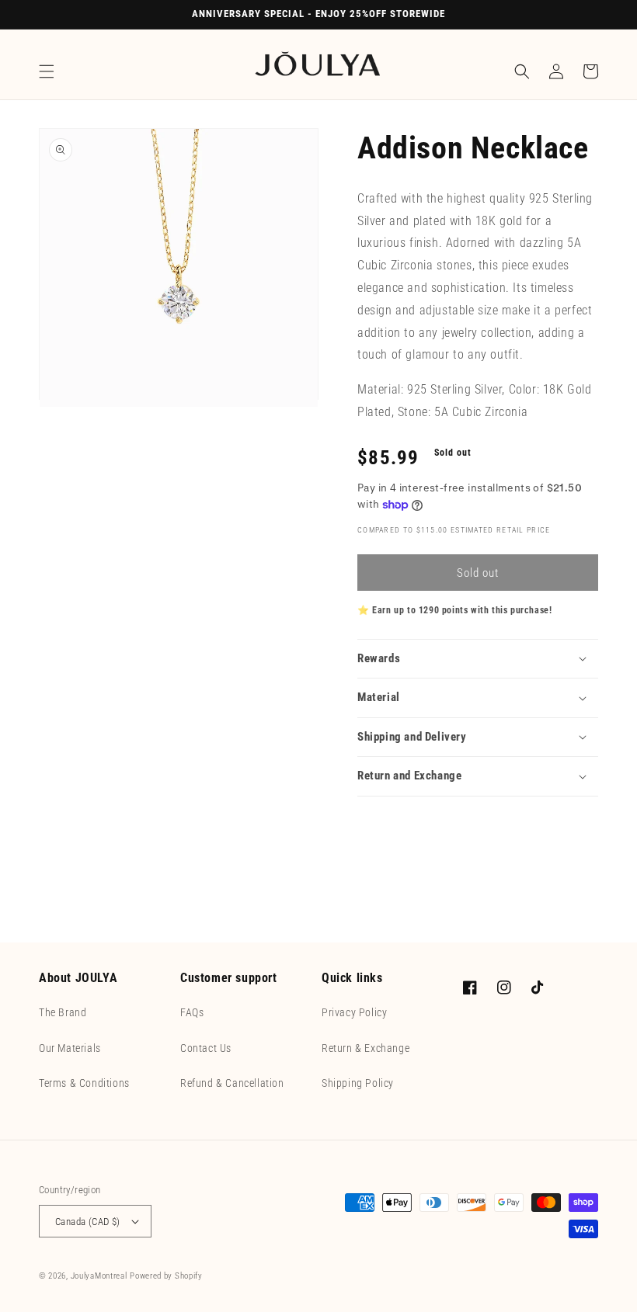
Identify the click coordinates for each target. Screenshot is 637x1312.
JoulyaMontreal (99, 1276)
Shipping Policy (358, 1083)
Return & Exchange (365, 1048)
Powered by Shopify (166, 1276)
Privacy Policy (354, 1012)
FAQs (192, 1012)
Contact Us (205, 1048)
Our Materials (70, 1048)
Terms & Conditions (84, 1083)
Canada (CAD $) (87, 1221)
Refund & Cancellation (232, 1083)
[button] (47, 71)
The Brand (62, 1012)
